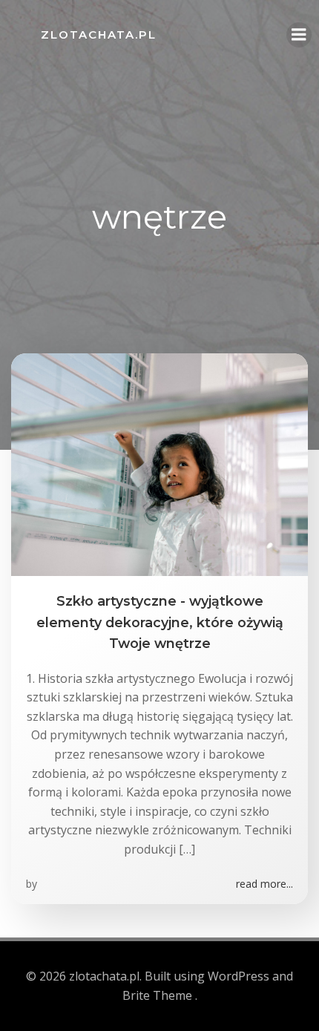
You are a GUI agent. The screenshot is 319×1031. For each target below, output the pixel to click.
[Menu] (299, 35)
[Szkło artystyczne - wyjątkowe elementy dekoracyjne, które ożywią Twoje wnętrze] (159, 464)
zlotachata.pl (99, 34)
